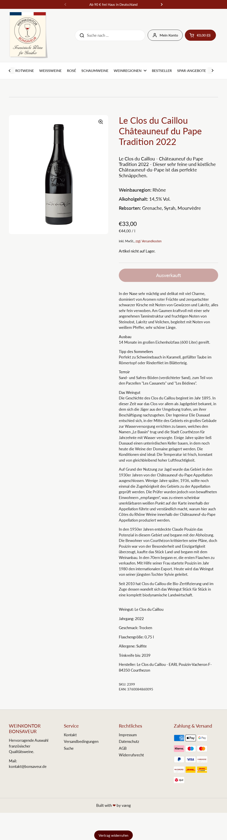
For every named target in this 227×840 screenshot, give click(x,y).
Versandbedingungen (81, 741)
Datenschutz (129, 741)
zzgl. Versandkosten (148, 241)
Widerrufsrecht (131, 755)
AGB (123, 748)
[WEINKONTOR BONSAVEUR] (28, 35)
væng (126, 805)
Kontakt (70, 734)
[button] (200, 35)
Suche (69, 748)
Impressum (128, 734)
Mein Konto (169, 35)
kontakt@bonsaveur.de (28, 766)
